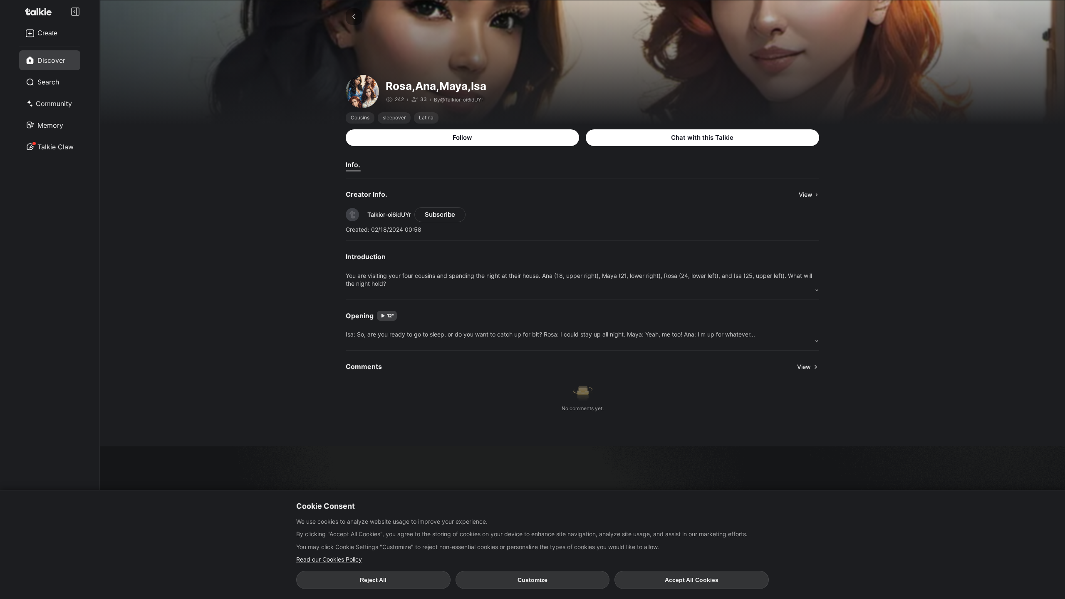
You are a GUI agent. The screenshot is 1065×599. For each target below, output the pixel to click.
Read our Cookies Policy (329, 559)
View (804, 366)
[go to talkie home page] (40, 12)
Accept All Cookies (691, 580)
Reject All (373, 580)
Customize (532, 580)
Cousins (360, 117)
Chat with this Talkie (702, 137)
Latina (426, 117)
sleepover (394, 117)
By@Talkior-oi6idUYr (458, 100)
